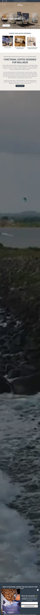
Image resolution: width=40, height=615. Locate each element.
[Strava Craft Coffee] (20, 5)
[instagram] (5, 1)
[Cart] (37, 4)
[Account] (35, 4)
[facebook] (2, 1)
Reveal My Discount (29, 606)
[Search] (4, 4)
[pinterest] (6, 1)
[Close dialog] (38, 590)
